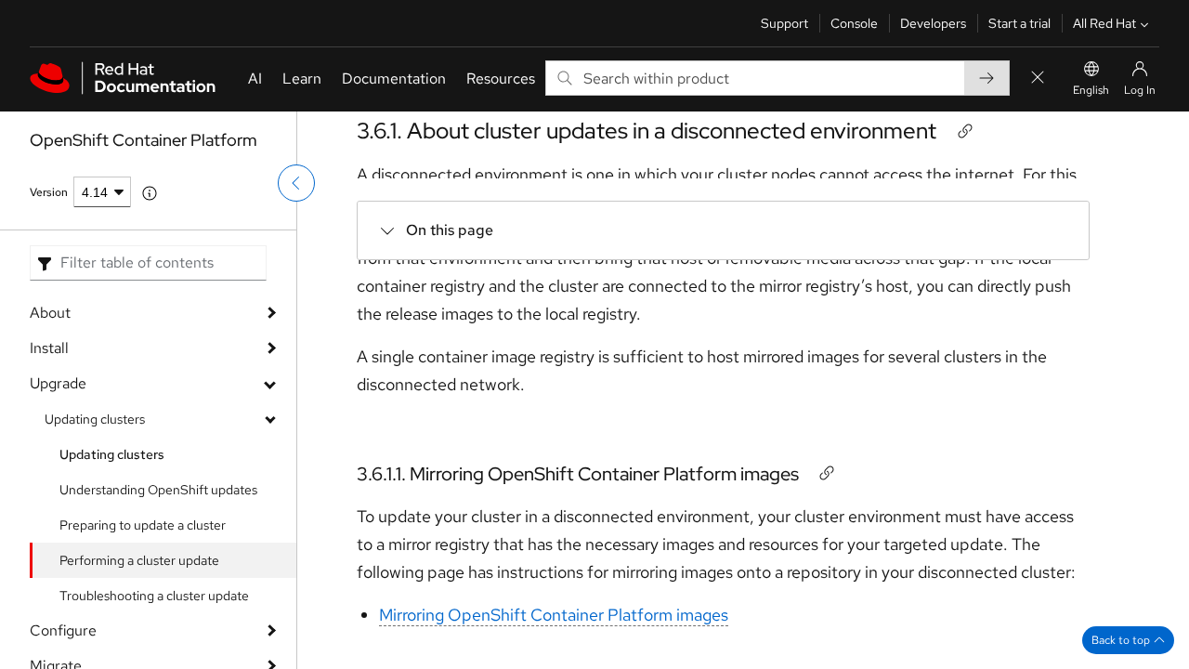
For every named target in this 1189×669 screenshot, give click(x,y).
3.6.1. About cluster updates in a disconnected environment (646, 130)
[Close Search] (1038, 78)
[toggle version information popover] (150, 193)
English (1091, 90)
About (50, 312)
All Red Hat (1104, 23)
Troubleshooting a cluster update (154, 595)
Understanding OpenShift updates (158, 489)
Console (854, 23)
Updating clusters (95, 419)
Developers (933, 23)
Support (784, 23)
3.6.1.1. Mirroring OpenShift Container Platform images (578, 474)
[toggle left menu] (296, 183)
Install (49, 348)
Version (49, 192)
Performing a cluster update (139, 560)
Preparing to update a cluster (142, 525)
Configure (63, 630)
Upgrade (58, 383)
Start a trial (1019, 23)
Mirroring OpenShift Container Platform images (553, 614)
